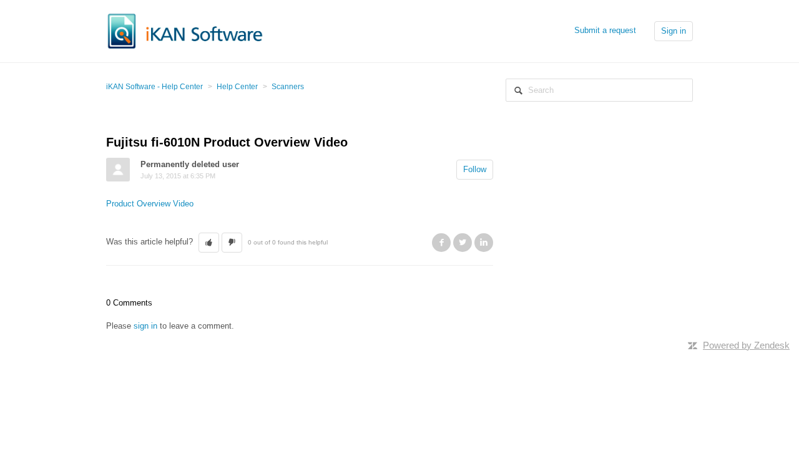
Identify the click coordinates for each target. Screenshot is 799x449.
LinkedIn (483, 242)
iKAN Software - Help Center (154, 86)
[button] (209, 243)
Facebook (441, 242)
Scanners (288, 86)
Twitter (462, 242)
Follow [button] (474, 169)
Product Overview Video (150, 203)
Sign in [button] (673, 31)
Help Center (237, 86)
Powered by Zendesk (746, 345)
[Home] (185, 30)
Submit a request (605, 30)
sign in (145, 326)
